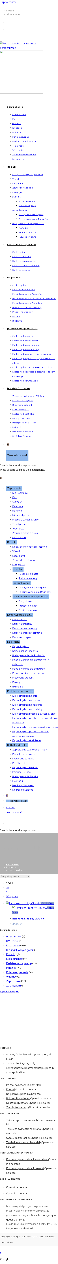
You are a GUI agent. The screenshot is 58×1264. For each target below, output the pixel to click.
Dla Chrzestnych (21, 763)
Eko (14, 497)
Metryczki (17, 781)
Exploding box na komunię (27, 704)
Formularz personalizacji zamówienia (27, 1159)
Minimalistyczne (21, 515)
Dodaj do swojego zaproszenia (29, 546)
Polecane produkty (17, 972)
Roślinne (17, 510)
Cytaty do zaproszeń (18, 1137)
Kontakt (10, 11)
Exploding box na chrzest (26, 700)
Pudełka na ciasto (28, 573)
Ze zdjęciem (13, 985)
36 (7, 892)
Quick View (47, 903)
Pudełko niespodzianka (20, 691)
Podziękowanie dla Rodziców (35, 592)
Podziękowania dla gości (32, 587)
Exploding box (20, 646)
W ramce (11, 976)
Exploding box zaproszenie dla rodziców (35, 727)
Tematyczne (19, 524)
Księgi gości (18, 564)
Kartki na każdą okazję (19, 615)
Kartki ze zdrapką (21, 637)
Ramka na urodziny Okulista (28, 918)
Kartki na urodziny (22, 623)
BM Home (17, 686)
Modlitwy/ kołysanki (23, 785)
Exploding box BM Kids (25, 767)
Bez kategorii (13, 936)
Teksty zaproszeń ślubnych (22, 1120)
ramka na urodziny (15, 870)
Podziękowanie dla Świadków (28, 668)
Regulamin (12, 1094)
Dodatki (11, 542)
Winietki (16, 551)
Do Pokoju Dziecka (22, 789)
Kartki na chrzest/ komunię (27, 632)
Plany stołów (26, 601)
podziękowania (21, 583)
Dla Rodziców (20, 493)
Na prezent (13, 641)
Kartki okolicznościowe (25, 651)
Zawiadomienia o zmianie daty (23, 1142)
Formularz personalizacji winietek (25, 1168)
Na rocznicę (19, 537)
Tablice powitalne (28, 610)
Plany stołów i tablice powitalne (30, 596)
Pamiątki (11, 967)
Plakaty (16, 682)
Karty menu (18, 555)
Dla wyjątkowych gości (19, 950)
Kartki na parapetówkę (24, 628)
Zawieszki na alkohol (23, 560)
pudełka (18, 569)
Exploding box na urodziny (27, 709)
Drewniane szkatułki (23, 758)
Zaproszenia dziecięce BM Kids (29, 749)
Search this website (11, 465)
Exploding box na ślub (24, 695)
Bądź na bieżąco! (9, 992)
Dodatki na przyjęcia (23, 754)
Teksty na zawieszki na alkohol (23, 1128)
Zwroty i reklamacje (17, 1107)
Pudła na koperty (28, 578)
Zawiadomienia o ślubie (25, 533)
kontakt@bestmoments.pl (29, 1068)
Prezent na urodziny (23, 677)
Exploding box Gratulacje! (26, 740)
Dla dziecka (13, 945)
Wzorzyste (18, 528)
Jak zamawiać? (13, 14)
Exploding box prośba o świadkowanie (34, 713)
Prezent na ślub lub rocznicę (28, 673)
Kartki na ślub (19, 619)
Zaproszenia (14, 488)
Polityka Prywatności (18, 1098)
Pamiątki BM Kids (21, 772)
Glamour (17, 502)
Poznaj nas (12, 1085)
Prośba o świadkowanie (25, 519)
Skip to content (8, 2)
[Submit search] (53, 831)
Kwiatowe (17, 506)
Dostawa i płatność (17, 1102)
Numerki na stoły (28, 605)
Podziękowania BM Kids (25, 776)
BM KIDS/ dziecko (17, 745)
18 (7, 887)
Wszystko (12, 896)
